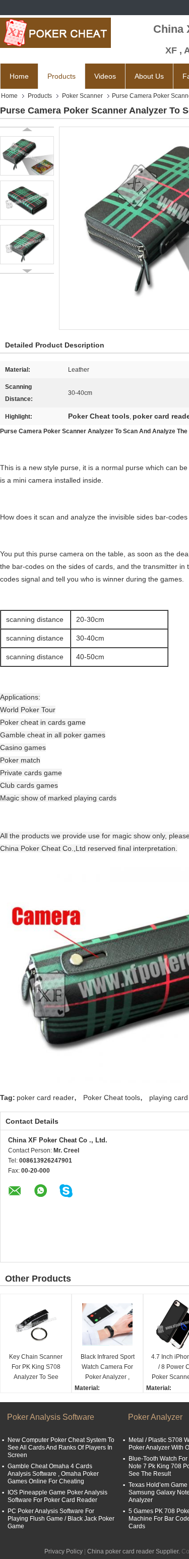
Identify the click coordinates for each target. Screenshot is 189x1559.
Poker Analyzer (155, 1417)
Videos (105, 76)
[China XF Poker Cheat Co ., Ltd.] (55, 33)
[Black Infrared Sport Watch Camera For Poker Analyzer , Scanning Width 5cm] (107, 1324)
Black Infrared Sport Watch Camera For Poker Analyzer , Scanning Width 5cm (107, 1367)
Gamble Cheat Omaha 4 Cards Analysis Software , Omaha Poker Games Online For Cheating (53, 1474)
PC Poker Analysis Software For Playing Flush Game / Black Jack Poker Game (61, 1519)
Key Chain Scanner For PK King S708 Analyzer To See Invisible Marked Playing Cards (35, 1367)
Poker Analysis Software (50, 1417)
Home (19, 76)
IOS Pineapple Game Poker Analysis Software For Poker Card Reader (57, 1496)
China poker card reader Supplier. (134, 1551)
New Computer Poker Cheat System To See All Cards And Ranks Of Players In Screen (61, 1447)
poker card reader (45, 1097)
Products (61, 76)
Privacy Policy (63, 1551)
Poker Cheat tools (111, 1097)
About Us (149, 76)
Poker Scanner (82, 95)
